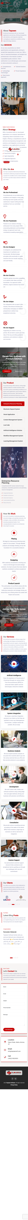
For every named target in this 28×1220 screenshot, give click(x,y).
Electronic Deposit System (12, 409)
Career (18, 625)
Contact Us (7, 371)
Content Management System (13, 420)
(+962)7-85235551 (13, 1057)
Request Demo (18, 371)
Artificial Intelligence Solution (13, 430)
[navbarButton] (26, 4)
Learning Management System (13, 441)
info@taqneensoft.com (14, 1050)
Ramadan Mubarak (9, 932)
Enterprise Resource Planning (13, 404)
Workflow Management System (13, 436)
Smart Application (9, 414)
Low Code (7, 425)
